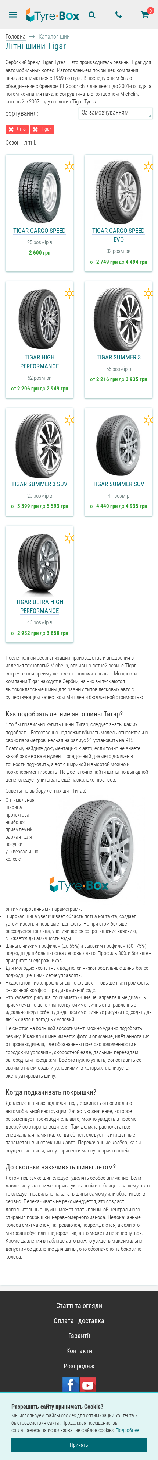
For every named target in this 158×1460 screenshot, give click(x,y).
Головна (16, 36)
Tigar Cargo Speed (39, 230)
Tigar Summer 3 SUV (39, 484)
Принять (79, 1445)
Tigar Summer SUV (118, 484)
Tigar (46, 129)
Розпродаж (79, 1366)
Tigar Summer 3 (119, 357)
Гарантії (79, 1336)
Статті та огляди (79, 1305)
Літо (21, 129)
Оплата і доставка (79, 1320)
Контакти (79, 1351)
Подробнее (127, 1430)
